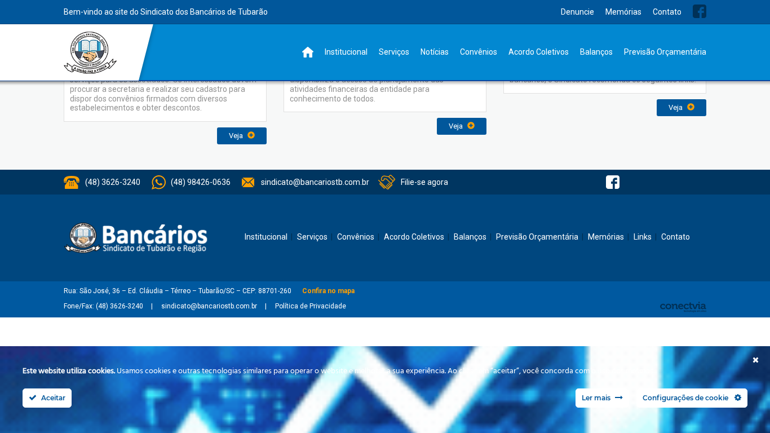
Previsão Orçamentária (665, 51)
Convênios (478, 51)
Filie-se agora (424, 182)
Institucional (346, 51)
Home (307, 52)
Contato (667, 11)
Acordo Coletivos (538, 51)
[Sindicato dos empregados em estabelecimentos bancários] (90, 53)
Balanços (596, 51)
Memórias (623, 11)
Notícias (435, 51)
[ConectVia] (683, 307)
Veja (237, 135)
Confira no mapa (328, 291)
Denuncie (577, 11)
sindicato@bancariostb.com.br (315, 182)
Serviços (394, 51)
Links (643, 236)
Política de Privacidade (310, 306)
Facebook (699, 11)
